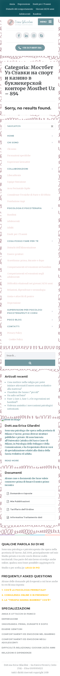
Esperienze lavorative (18, 162)
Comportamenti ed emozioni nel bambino (28, 634)
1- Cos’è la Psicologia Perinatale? (24, 590)
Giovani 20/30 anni (45, 9)
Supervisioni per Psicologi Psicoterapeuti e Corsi (24, 311)
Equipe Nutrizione (16, 182)
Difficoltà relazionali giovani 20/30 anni (28, 647)
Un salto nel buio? (16, 395)
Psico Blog (14, 319)
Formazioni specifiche (19, 155)
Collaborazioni (17, 168)
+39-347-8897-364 (32, 48)
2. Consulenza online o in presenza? (25, 595)
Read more (12, 460)
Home (10, 135)
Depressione (24, 4)
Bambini (37, 14)
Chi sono (11, 149)
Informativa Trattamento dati (26, 517)
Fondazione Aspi (16, 201)
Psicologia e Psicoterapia (24, 208)
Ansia (12, 4)
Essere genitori (15, 254)
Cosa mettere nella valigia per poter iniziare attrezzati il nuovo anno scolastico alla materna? (29, 385)
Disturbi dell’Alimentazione (21, 247)
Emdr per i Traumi (42, 4)
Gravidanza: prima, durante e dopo (25, 260)
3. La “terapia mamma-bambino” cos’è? (26, 600)
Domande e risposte (21, 493)
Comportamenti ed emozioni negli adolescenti (25, 275)
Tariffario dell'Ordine (22, 509)
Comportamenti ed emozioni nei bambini (29, 267)
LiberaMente (14, 175)
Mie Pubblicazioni (20, 501)
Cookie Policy (16, 339)
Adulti (10, 227)
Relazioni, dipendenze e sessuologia (26, 290)
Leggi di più (32, 567)
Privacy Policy (14, 333)
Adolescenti (24, 14)
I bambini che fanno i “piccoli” (23, 392)
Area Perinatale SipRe (18, 188)
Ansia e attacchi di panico (20, 296)
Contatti (13, 326)
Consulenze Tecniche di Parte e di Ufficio (28, 194)
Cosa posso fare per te (22, 241)
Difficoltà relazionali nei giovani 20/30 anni (30, 283)
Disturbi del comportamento (19, 9)
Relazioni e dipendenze (17, 652)
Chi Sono (13, 142)
